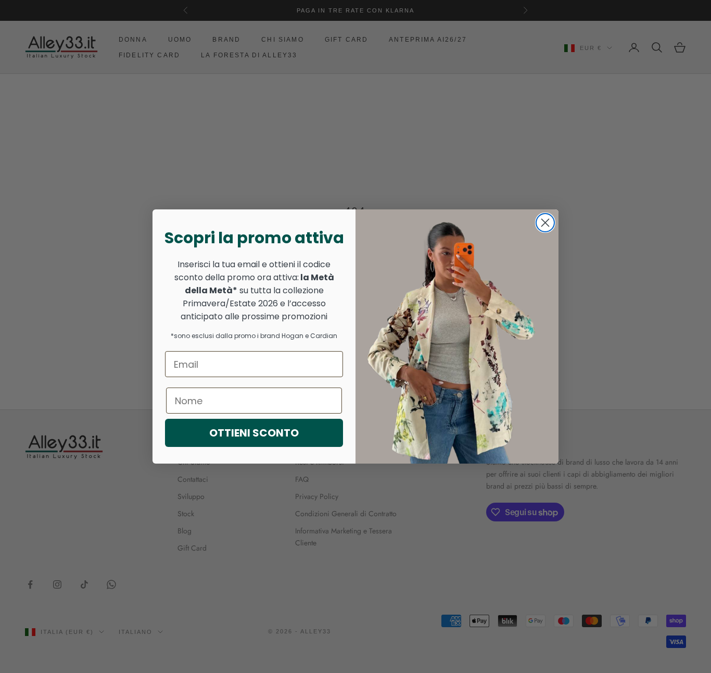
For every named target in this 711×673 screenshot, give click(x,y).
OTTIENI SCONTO (254, 433)
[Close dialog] (545, 223)
